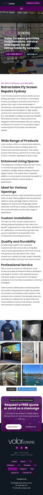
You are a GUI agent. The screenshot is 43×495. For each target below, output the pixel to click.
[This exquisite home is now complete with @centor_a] (32, 352)
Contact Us (30, 427)
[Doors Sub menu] (30, 461)
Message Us (32, 54)
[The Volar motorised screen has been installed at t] (10, 352)
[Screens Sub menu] (35, 465)
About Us (14, 473)
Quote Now (12, 427)
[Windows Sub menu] (19, 465)
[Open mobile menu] (21, 8)
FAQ (32, 469)
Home (14, 461)
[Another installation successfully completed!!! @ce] (32, 375)
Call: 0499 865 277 (14, 54)
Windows (10, 465)
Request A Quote (33, 3)
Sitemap (29, 455)
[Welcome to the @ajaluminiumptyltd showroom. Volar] (10, 330)
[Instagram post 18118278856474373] (32, 330)
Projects (23, 469)
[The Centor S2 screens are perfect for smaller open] (10, 375)
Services (12, 469)
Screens (27, 465)
